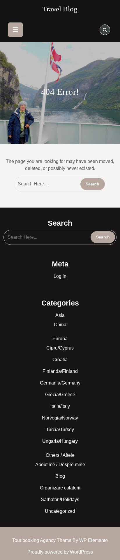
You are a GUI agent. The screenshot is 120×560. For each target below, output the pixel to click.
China (60, 324)
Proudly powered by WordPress (60, 552)
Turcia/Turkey (60, 429)
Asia (60, 315)
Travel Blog (60, 9)
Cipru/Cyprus (60, 347)
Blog (60, 476)
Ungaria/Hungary (60, 441)
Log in (60, 276)
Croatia (60, 359)
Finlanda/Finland (60, 371)
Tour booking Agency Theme (42, 540)
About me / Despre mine (60, 464)
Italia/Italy (60, 406)
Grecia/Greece (60, 394)
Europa (60, 338)
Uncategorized (60, 511)
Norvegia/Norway (60, 417)
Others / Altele (60, 455)
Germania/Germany (60, 382)
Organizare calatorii (60, 487)
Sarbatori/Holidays (60, 499)
